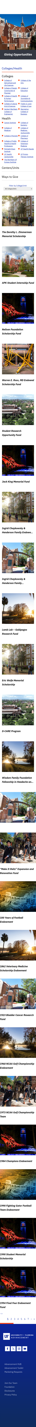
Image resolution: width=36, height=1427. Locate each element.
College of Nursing (11, 136)
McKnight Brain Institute (9, 150)
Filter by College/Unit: (18, 186)
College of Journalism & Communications (27, 98)
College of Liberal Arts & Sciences (10, 105)
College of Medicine (8, 129)
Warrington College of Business (25, 111)
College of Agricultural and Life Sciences (10, 82)
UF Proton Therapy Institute (27, 155)
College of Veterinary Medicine (24, 143)
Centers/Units (10, 168)
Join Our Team (10, 1383)
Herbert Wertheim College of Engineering (10, 111)
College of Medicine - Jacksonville (25, 130)
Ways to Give (10, 177)
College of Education (24, 89)
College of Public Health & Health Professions (10, 143)
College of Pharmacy (24, 137)
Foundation (9, 1386)
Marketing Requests (13, 1371)
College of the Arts (26, 81)
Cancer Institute (10, 123)
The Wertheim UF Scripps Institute (10, 161)
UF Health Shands (27, 149)
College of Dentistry (24, 124)
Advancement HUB (12, 1364)
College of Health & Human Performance (10, 98)
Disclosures (9, 1390)
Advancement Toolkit (13, 1368)
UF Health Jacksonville (8, 155)
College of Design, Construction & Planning (10, 90)
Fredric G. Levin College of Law (26, 105)
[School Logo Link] (17, 1336)
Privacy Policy (10, 1394)
